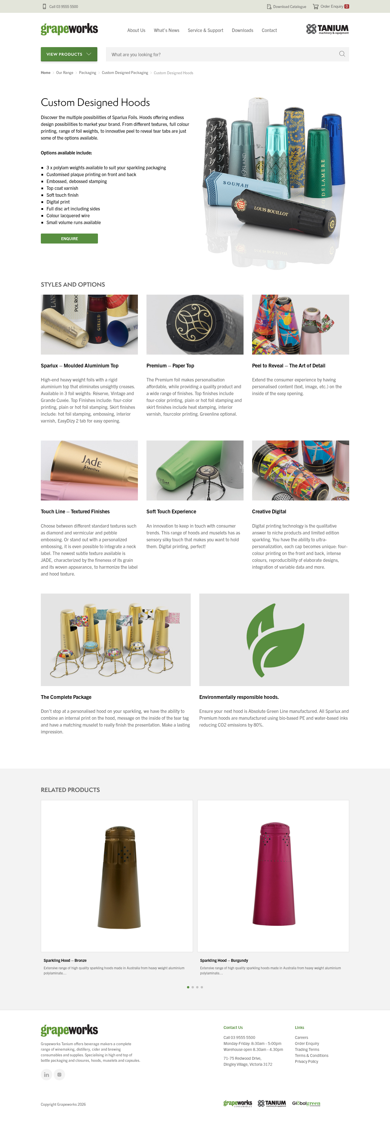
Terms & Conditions (311, 1055)
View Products (65, 54)
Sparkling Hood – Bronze (65, 960)
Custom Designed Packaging (125, 72)
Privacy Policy (306, 1061)
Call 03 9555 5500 (63, 6)
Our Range (64, 72)
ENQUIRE (69, 238)
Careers (301, 1037)
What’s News (166, 30)
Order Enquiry (334, 6)
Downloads (242, 30)
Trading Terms (307, 1049)
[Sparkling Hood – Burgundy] (273, 876)
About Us (136, 30)
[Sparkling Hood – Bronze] (117, 876)
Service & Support (205, 30)
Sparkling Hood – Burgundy (224, 960)
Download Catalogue (289, 6)
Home (46, 72)
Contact (269, 30)
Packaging (87, 72)
